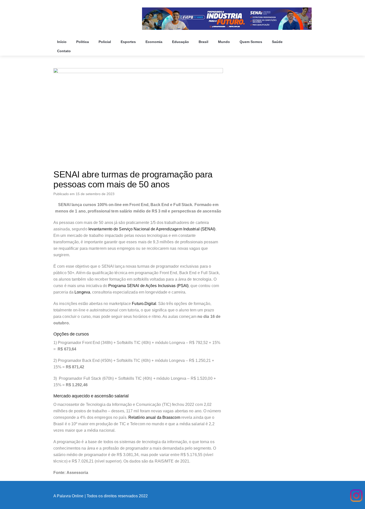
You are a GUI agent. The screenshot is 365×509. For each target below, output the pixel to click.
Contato (64, 51)
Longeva (82, 292)
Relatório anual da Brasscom (154, 417)
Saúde (278, 42)
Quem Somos (251, 42)
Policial (105, 42)
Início (62, 42)
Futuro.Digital (144, 303)
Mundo (224, 42)
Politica (83, 42)
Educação (181, 42)
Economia (154, 42)
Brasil (204, 42)
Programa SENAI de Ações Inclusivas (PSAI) (148, 286)
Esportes (129, 42)
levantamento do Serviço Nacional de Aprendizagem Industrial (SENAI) (152, 229)
